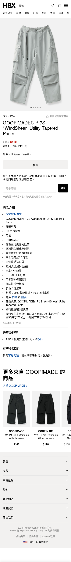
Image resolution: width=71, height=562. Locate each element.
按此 (40, 339)
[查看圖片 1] (35, 64)
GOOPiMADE (10, 116)
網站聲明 (20, 536)
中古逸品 (8, 480)
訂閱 (63, 188)
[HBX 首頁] (9, 5)
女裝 (5, 471)
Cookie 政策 (48, 536)
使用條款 (36, 196)
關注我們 (8, 517)
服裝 (24, 297)
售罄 (35, 165)
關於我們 (8, 508)
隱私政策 (46, 196)
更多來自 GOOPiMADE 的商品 (34, 375)
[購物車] (60, 5)
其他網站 (8, 499)
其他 (5, 489)
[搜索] (53, 5)
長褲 (14, 297)
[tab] (31, 107)
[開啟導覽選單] (66, 5)
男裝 (21, 5)
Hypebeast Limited (33, 527)
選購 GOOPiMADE (14, 385)
